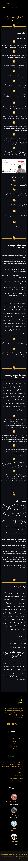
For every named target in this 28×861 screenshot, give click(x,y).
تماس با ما (14, 746)
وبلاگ (14, 748)
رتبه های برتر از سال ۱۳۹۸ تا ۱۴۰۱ (14, 801)
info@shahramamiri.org (15, 778)
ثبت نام (3, 3)
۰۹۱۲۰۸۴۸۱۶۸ (18, 775)
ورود (8, 3)
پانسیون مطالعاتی (14, 815)
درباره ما (14, 743)
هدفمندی (14, 828)
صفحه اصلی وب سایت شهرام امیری (14, 738)
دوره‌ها (14, 741)
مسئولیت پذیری (14, 841)
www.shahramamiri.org (15, 781)
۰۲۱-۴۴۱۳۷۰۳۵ (17, 773)
